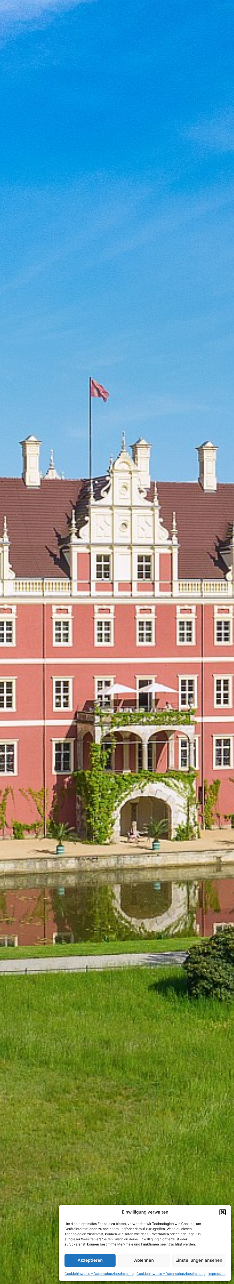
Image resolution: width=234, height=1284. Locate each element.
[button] (222, 1212)
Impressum (216, 1273)
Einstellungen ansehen (198, 1260)
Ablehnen (144, 1260)
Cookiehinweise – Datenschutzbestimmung (99, 1273)
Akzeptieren (90, 1260)
